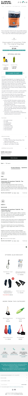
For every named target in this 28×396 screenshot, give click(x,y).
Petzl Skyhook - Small (7, 271)
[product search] (18, 2)
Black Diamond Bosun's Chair (8, 319)
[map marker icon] (20, 2)
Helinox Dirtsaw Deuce (8, 337)
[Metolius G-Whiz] (14, 59)
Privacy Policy (20, 386)
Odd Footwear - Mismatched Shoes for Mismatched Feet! (8, 291)
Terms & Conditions (13, 386)
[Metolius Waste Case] (5, 59)
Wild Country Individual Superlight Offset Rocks (20, 272)
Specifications (5, 136)
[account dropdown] (24, 2)
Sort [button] (2, 163)
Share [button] (18, 192)
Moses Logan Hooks (20, 290)
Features (3, 117)
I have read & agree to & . (13, 386)
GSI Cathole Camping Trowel (20, 319)
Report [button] (15, 192)
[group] (14, 152)
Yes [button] (12, 192)
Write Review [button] (14, 158)
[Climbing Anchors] (6, 2)
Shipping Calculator (7, 148)
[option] (14, 19)
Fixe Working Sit (20, 337)
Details (3, 76)
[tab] (15, 168)
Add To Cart (14, 73)
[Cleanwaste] (14, 39)
